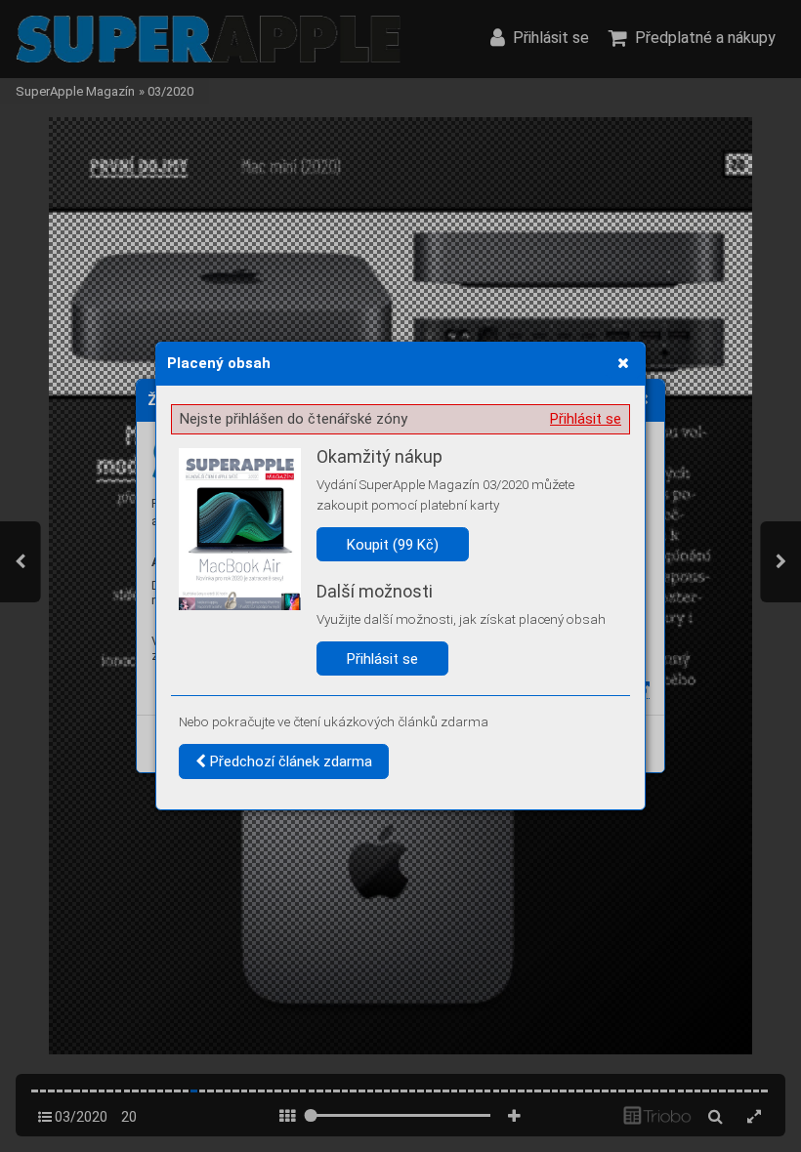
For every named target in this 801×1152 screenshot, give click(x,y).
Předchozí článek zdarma (289, 761)
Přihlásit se (585, 419)
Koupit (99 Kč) (393, 545)
